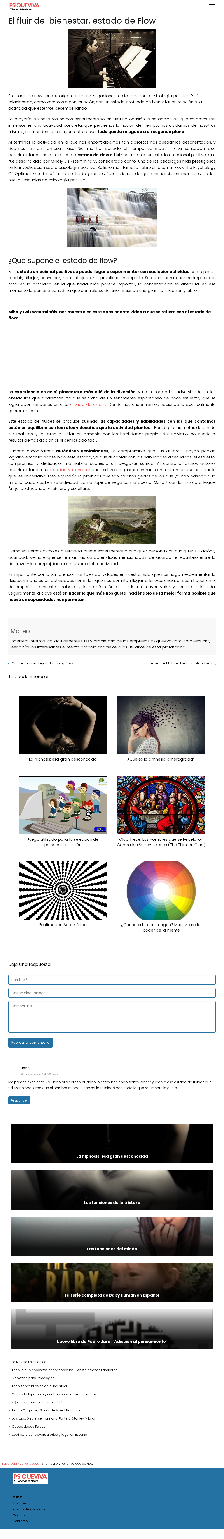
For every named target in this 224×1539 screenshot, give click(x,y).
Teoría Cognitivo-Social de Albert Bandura (46, 1410)
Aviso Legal (21, 1503)
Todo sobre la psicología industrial (39, 1386)
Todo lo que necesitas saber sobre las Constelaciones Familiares (64, 1370)
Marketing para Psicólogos (33, 1378)
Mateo (20, 631)
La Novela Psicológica (29, 1361)
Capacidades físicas (28, 1426)
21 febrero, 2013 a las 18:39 (40, 1074)
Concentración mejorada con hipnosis (43, 663)
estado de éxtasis (88, 404)
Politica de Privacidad (29, 1509)
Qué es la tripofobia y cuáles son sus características (54, 1394)
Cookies (19, 1515)
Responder (19, 1100)
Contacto (20, 1521)
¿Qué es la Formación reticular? (37, 1402)
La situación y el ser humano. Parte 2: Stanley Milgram (55, 1418)
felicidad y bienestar (70, 469)
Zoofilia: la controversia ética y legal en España (49, 1434)
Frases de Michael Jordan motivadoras (181, 663)
